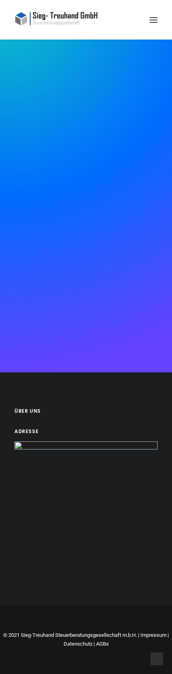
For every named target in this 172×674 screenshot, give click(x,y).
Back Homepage (89, 257)
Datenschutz (78, 644)
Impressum (153, 635)
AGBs (102, 644)
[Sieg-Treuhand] (56, 20)
